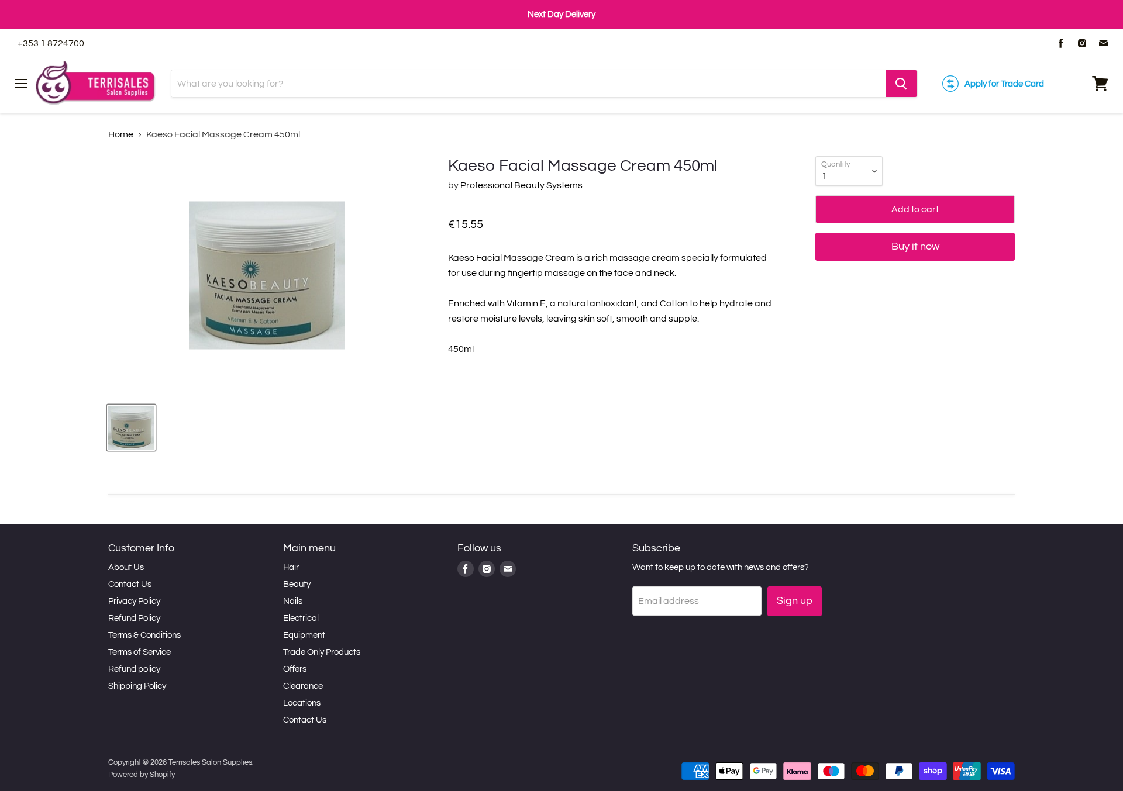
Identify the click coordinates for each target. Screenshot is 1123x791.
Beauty (297, 584)
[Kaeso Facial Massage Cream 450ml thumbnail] (131, 428)
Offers (294, 669)
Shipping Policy (137, 686)
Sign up (794, 600)
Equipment (304, 635)
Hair (291, 567)
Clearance (303, 686)
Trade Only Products (321, 652)
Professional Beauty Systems (521, 185)
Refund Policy (134, 618)
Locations (302, 703)
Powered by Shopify (141, 775)
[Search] (901, 83)
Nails (292, 601)
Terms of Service (139, 652)
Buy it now (915, 246)
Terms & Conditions (144, 635)
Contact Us (129, 584)
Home (120, 134)
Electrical (301, 618)
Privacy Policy (134, 601)
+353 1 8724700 (51, 43)
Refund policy (134, 669)
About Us (126, 567)
